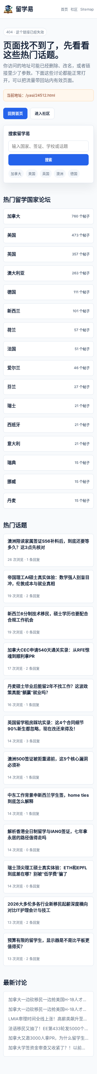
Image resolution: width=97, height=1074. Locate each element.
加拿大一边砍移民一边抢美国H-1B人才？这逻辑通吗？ (48, 999)
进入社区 (42, 113)
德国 (73, 173)
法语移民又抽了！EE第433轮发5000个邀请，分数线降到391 (48, 1028)
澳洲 (59, 173)
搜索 (48, 160)
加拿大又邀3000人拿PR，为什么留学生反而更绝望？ (48, 1038)
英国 (45, 173)
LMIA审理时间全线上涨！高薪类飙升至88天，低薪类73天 (48, 1018)
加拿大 (16, 173)
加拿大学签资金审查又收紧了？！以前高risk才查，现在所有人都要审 (48, 1047)
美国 (31, 173)
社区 (74, 9)
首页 (64, 9)
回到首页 (15, 113)
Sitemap (87, 9)
